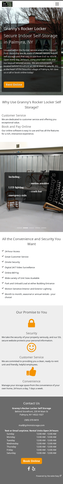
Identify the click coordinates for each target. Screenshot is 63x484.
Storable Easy (53, 476)
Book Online (31, 461)
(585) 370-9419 (31, 419)
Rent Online (14, 84)
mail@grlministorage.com (32, 425)
